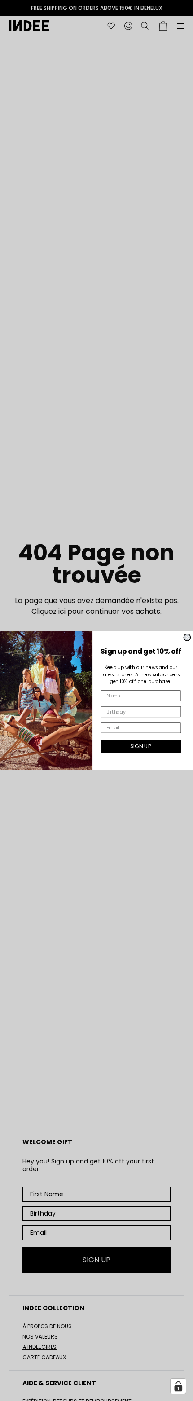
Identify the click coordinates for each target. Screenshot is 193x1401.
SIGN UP (140, 746)
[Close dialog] (187, 637)
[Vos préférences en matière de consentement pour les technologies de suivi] (178, 1386)
